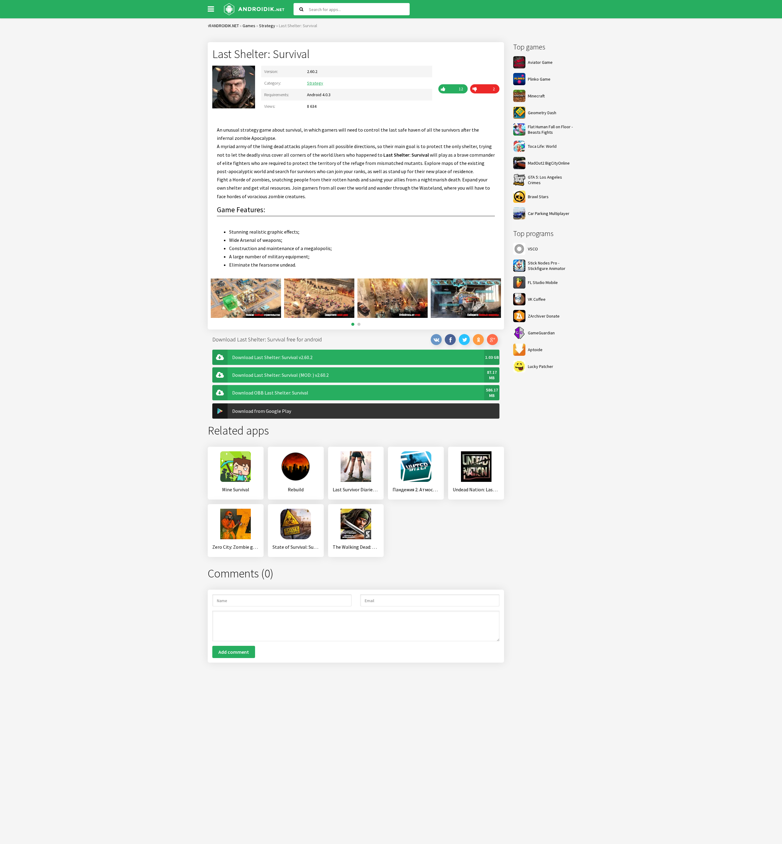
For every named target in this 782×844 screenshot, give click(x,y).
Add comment (233, 652)
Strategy (315, 83)
